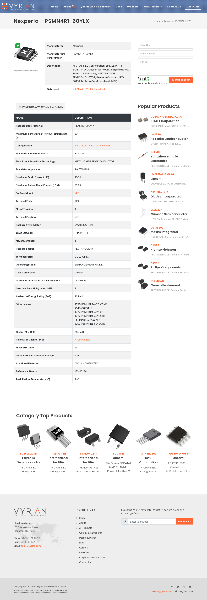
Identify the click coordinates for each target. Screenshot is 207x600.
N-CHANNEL (82, 339)
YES (77, 193)
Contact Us (85, 562)
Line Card (84, 552)
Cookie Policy (60, 590)
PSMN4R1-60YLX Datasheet (89, 89)
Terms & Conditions (24, 590)
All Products (85, 527)
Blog (81, 542)
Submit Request (181, 80)
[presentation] (13, 449)
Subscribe (184, 521)
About (82, 522)
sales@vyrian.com (31, 545)
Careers (83, 547)
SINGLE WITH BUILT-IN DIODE (92, 145)
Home (158, 21)
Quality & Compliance (91, 532)
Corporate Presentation (92, 557)
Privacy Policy (43, 590)
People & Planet (87, 537)
